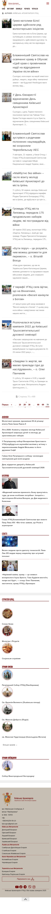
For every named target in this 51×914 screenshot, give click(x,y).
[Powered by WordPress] (17, 906)
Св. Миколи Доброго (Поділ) (15, 720)
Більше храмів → (10, 745)
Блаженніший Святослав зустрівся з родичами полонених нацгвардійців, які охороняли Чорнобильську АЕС (29, 141)
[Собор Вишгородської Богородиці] (25, 766)
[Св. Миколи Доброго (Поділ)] (25, 710)
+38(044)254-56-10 (9, 821)
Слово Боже (7, 624)
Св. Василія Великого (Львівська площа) (21, 702)
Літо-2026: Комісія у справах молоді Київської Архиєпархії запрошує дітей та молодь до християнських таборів (23, 433)
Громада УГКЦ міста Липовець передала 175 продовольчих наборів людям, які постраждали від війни (30, 216)
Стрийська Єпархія (9, 851)
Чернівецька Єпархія (10, 862)
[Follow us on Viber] (29, 886)
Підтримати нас (24, 879)
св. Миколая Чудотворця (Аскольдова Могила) (24, 737)
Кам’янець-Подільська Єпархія (13, 874)
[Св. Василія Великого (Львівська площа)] (25, 692)
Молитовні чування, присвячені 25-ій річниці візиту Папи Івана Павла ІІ (22, 422)
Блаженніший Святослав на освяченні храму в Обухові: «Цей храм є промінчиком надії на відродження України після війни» (31, 63)
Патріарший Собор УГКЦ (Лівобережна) (20, 685)
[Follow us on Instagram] (34, 886)
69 (43, 405)
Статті (4, 533)
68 (38, 405)
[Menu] (47, 3)
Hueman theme (38, 906)
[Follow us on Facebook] (20, 886)
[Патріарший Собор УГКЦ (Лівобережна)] (25, 675)
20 (25, 405)
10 (20, 405)
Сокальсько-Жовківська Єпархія (14, 853)
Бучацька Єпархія (8, 871)
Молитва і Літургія (10, 641)
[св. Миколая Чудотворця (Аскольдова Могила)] (25, 727)
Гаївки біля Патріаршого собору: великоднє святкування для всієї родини (22, 457)
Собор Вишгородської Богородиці (18, 776)
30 (29, 405)
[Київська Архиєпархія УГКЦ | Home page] (12, 4)
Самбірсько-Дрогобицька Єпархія (14, 848)
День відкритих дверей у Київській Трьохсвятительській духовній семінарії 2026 (23, 466)
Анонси (5, 417)
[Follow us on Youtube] (16, 886)
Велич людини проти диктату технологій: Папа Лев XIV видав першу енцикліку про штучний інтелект (24, 553)
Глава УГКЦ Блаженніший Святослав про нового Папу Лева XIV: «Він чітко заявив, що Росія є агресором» (24, 522)
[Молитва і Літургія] (25, 631)
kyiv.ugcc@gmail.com (9, 824)
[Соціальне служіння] (25, 649)
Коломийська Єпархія (10, 859)
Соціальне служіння (11, 658)
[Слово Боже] (25, 614)
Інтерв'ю (5, 475)
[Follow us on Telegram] (25, 886)
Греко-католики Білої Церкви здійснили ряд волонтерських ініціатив (28, 24)
